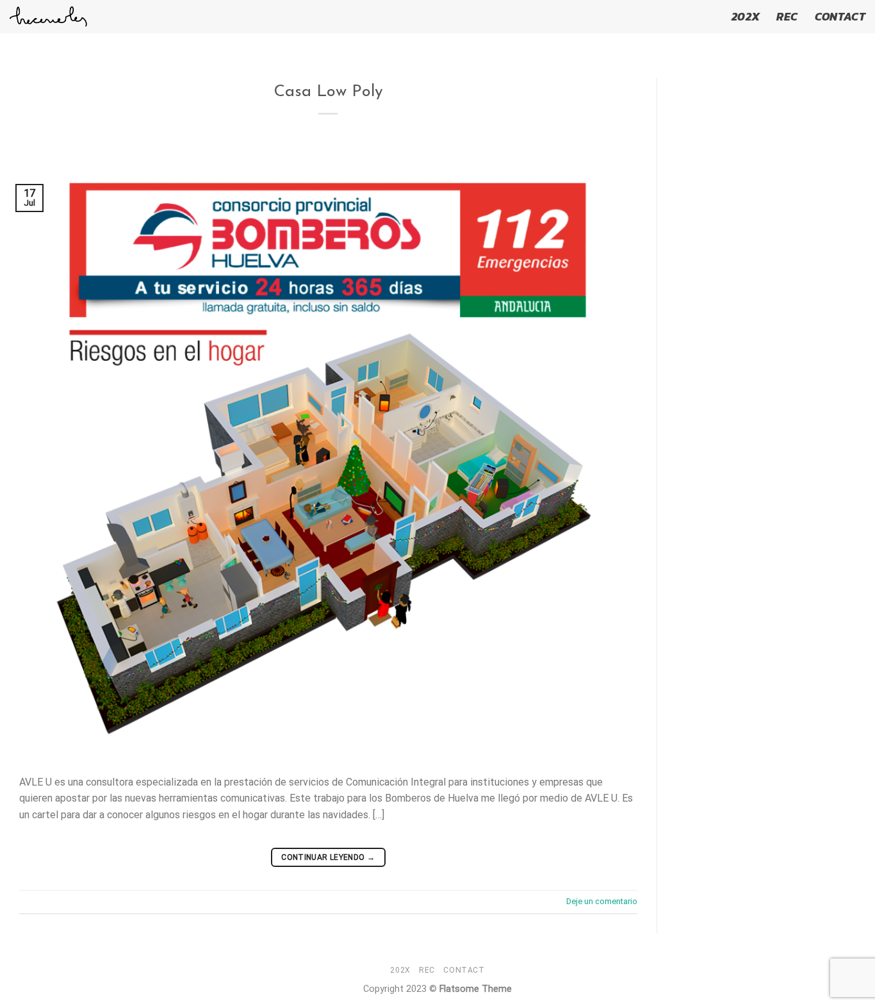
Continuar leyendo (328, 857)
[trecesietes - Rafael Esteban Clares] (48, 16)
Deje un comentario (601, 901)
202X (746, 16)
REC (786, 16)
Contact (840, 16)
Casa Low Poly (328, 92)
